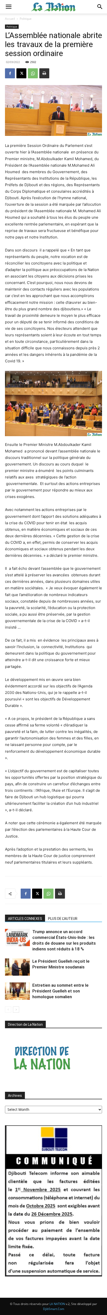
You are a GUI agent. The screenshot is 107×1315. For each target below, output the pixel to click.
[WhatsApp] (33, 73)
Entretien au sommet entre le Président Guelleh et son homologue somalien (60, 991)
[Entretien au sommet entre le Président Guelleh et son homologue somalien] (17, 991)
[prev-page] (8, 1009)
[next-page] (16, 1009)
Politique (26, 19)
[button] (8, 7)
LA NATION (57, 1304)
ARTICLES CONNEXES (25, 919)
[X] (21, 73)
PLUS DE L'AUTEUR (62, 919)
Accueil (10, 19)
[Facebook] (10, 73)
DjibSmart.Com (53, 1309)
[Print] (44, 73)
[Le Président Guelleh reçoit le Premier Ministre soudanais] (17, 967)
